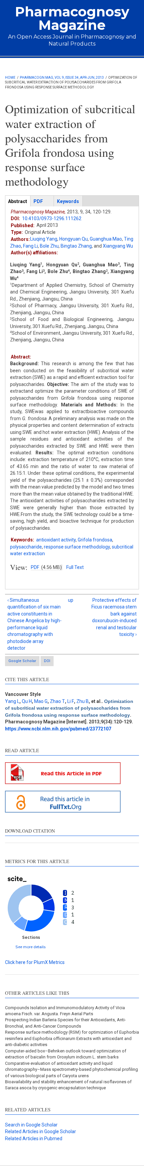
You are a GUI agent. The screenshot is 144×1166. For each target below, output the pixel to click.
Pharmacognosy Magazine (72, 18)
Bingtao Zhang (76, 246)
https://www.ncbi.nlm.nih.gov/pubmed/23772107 (58, 728)
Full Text (75, 567)
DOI (47, 661)
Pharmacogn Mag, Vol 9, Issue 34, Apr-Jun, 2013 (62, 77)
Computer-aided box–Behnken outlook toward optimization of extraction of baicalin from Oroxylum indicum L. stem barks (65, 1053)
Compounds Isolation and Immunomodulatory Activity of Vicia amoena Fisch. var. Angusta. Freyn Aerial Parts (65, 1010)
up (70, 600)
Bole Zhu (49, 246)
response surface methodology (77, 546)
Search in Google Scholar (31, 1124)
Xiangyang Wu (118, 246)
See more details (30, 946)
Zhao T (57, 701)
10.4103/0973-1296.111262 (51, 218)
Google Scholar (22, 661)
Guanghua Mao (106, 239)
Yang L (12, 701)
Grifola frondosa (95, 539)
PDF (35, 567)
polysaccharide (26, 546)
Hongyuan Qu (73, 239)
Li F (70, 701)
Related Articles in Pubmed (33, 1138)
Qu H (27, 701)
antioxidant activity (56, 539)
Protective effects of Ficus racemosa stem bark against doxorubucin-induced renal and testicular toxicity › (114, 617)
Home (10, 77)
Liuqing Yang (43, 239)
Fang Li (30, 246)
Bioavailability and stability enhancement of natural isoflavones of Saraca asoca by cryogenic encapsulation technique (68, 1084)
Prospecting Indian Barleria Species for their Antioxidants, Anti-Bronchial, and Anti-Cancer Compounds (65, 1022)
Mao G (41, 701)
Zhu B (82, 701)
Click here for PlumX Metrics (35, 962)
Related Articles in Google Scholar (40, 1131)
